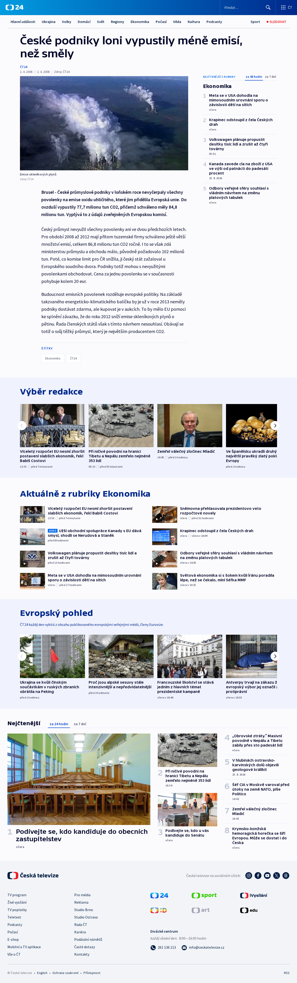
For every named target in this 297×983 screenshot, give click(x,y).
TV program (16, 894)
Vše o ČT (14, 954)
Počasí (161, 21)
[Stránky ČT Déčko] (158, 910)
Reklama (81, 902)
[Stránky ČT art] (201, 910)
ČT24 (23, 67)
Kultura (194, 21)
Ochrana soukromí (65, 973)
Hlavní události (23, 21)
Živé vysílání (16, 902)
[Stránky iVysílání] (253, 895)
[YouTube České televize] (267, 875)
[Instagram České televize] (248, 875)
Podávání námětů (88, 939)
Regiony (117, 21)
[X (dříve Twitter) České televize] (276, 875)
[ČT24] (14, 7)
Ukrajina (48, 21)
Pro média (82, 894)
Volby (66, 21)
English (42, 973)
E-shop (13, 939)
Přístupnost (92, 973)
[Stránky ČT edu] (248, 910)
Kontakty (81, 954)
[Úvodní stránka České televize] (33, 875)
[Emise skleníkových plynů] (104, 123)
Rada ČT (80, 924)
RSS (287, 973)
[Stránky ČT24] (159, 895)
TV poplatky (17, 909)
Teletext (14, 917)
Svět (100, 21)
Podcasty (214, 21)
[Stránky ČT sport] (204, 895)
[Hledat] (268, 7)
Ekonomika (140, 21)
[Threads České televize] (286, 875)
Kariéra (80, 932)
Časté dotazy (84, 946)
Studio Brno (83, 909)
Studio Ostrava (86, 917)
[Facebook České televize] (258, 875)
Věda (177, 21)
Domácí (84, 21)
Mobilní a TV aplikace (24, 946)
